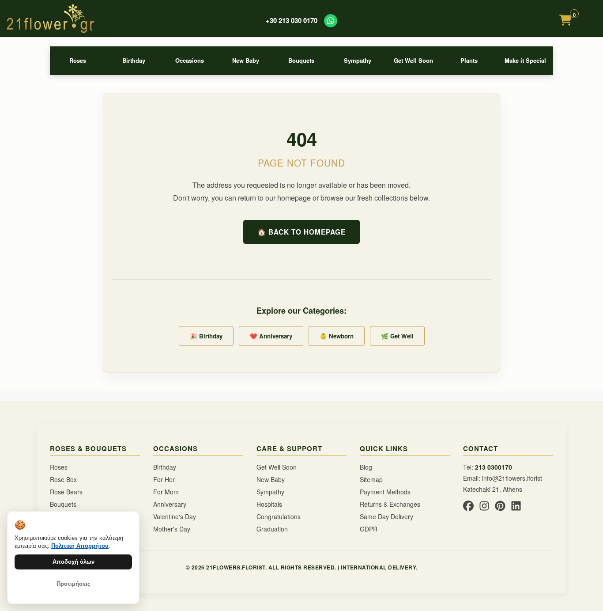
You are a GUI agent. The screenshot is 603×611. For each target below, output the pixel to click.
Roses (77, 60)
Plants (469, 60)
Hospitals (269, 504)
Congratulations (278, 516)
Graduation (272, 528)
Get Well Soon (413, 60)
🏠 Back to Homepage (301, 232)
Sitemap (371, 479)
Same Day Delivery (386, 516)
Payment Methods (385, 491)
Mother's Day (171, 528)
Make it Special (525, 60)
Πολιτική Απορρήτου (80, 546)
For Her (164, 479)
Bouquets (301, 60)
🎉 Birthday (206, 336)
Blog (366, 467)
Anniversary (169, 504)
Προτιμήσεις (73, 584)
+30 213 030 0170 (291, 20)
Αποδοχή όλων (73, 561)
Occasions (189, 60)
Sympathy (357, 60)
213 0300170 (493, 467)
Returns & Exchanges (390, 504)
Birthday (133, 60)
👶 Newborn (337, 336)
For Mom (166, 491)
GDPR (368, 528)
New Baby (245, 60)
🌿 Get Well (397, 336)
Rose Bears (66, 491)
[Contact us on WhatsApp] (330, 20)
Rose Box (63, 479)
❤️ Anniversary (271, 336)
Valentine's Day (174, 516)
